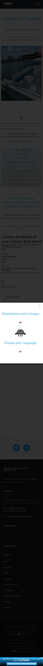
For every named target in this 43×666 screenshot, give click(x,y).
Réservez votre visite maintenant (22, 664)
